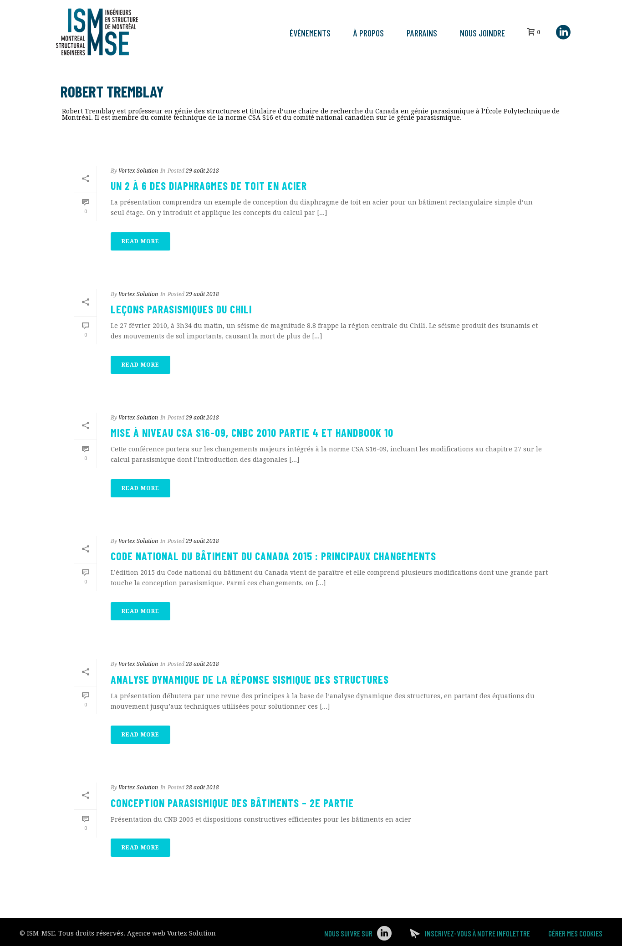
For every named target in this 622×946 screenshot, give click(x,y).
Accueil (481, 134)
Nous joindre (482, 32)
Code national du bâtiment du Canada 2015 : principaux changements (273, 555)
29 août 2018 (202, 171)
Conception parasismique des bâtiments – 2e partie (232, 802)
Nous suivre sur (348, 933)
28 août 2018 (202, 664)
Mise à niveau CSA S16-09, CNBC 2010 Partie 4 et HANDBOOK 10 (252, 432)
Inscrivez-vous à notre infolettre (477, 933)
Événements (310, 32)
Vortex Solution (138, 171)
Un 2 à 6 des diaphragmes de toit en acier (209, 185)
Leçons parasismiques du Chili (181, 309)
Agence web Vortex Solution (171, 933)
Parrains (422, 32)
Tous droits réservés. (91, 933)
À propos (368, 32)
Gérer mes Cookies (575, 933)
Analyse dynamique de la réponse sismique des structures (250, 679)
